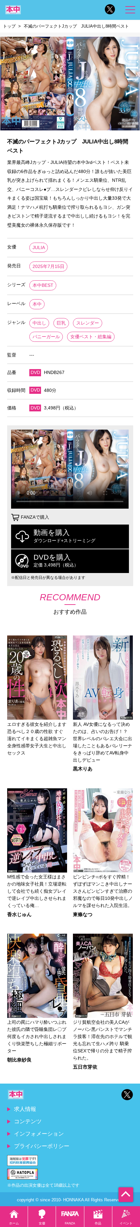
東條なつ (82, 914)
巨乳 (61, 323)
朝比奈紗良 (19, 1060)
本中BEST (43, 285)
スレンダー (87, 323)
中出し (39, 323)
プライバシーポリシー (41, 1146)
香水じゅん (19, 914)
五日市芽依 (85, 1067)
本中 (37, 304)
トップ (9, 26)
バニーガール (46, 336)
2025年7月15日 (48, 266)
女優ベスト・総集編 (90, 336)
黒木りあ (82, 769)
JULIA (39, 247)
